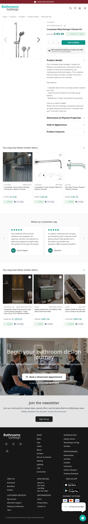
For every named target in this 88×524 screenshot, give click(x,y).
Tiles (38, 468)
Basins (39, 450)
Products (13, 17)
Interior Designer (70, 470)
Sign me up (44, 419)
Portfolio (67, 446)
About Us (40, 483)
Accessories (41, 472)
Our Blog (40, 488)
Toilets (39, 446)
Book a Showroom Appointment (45, 377)
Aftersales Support (14, 503)
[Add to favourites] (65, 26)
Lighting (40, 464)
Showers (22, 17)
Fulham (10, 490)
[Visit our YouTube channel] (20, 444)
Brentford (11, 486)
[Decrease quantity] (49, 42)
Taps (38, 442)
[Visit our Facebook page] (13, 444)
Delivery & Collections (15, 506)
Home (5, 17)
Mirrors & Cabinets (44, 457)
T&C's (9, 510)
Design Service (69, 439)
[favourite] (75, 8)
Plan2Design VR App (71, 442)
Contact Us (41, 506)
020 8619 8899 (52, 382)
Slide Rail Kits (46, 17)
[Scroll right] (83, 147)
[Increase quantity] (58, 42)
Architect (67, 459)
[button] (38, 39)
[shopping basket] (80, 8)
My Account (11, 499)
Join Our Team (42, 491)
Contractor (68, 466)
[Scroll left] (80, 147)
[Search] (70, 8)
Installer (67, 463)
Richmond (11, 483)
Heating (40, 461)
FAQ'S (39, 499)
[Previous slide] (4, 238)
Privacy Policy (42, 503)
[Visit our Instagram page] (6, 444)
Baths (39, 439)
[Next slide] (84, 238)
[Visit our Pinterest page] (7, 451)
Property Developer (71, 473)
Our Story (41, 485)
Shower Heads (33, 17)
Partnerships (69, 455)
